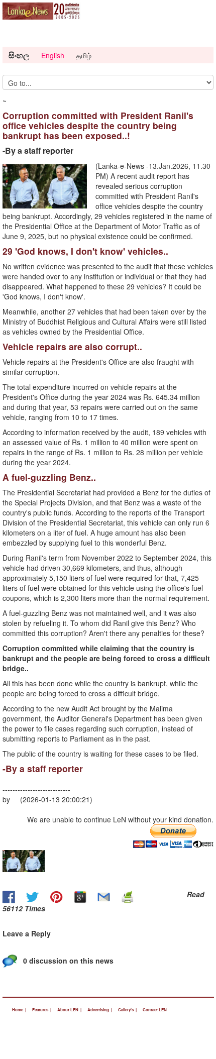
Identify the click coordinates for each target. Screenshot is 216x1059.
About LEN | (69, 1009)
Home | (19, 1009)
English (52, 55)
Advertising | (99, 1009)
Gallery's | (127, 1009)
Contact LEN (155, 1009)
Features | (41, 1009)
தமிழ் (83, 55)
